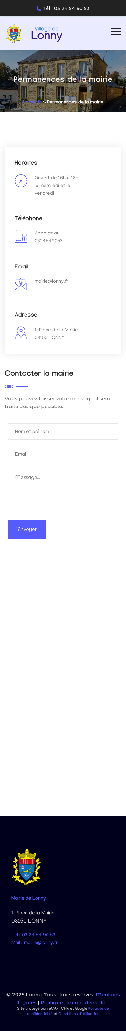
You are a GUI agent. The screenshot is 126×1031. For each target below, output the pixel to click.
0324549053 (49, 241)
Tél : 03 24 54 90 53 (66, 8)
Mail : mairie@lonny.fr (34, 943)
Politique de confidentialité (74, 1002)
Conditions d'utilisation (78, 1014)
